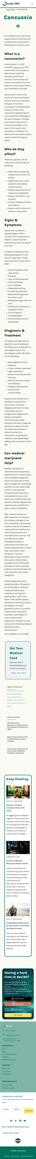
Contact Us (6, 1074)
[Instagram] (20, 1121)
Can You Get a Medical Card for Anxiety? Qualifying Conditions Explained (17, 751)
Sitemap (6, 1156)
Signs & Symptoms (14, 697)
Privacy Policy (15, 1156)
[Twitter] (16, 1121)
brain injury (19, 67)
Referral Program (9, 1059)
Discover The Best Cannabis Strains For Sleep (15, 808)
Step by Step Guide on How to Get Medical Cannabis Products (17, 739)
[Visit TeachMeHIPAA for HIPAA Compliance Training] (18, 1141)
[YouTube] (25, 1121)
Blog (4, 1051)
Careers (5, 1057)
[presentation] (18, 791)
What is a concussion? (15, 691)
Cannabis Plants (13, 857)
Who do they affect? (14, 694)
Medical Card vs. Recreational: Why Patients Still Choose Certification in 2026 (17, 726)
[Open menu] (32, 3)
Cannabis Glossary (9, 1054)
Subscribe (28, 1111)
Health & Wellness (14, 801)
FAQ (3, 1049)
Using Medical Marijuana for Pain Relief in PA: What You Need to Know (17, 926)
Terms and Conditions (26, 1156)
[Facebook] (11, 1121)
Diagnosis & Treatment (16, 700)
